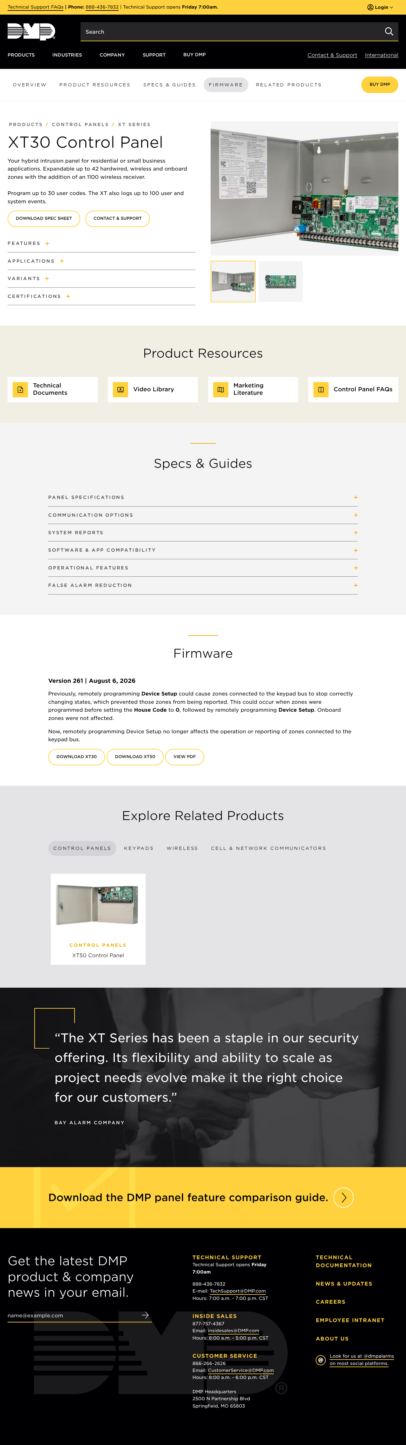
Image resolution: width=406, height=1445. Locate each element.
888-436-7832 (102, 7)
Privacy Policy (330, 1395)
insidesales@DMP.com (233, 1331)
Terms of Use (363, 1395)
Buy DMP (194, 54)
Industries (67, 54)
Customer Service (225, 1356)
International (381, 55)
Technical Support (227, 1257)
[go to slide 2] (280, 282)
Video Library (153, 389)
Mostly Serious (347, 1401)
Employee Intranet (350, 1320)
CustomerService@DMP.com (241, 1370)
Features (24, 243)
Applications (31, 261)
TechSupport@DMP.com (238, 1291)
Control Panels (80, 124)
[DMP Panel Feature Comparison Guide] (343, 1197)
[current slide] (233, 282)
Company (112, 54)
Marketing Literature (248, 389)
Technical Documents (50, 389)
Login (381, 7)
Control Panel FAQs (363, 389)
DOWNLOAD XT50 (135, 757)
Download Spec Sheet (44, 218)
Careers (331, 1302)
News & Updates (344, 1284)
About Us (332, 1339)
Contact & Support (332, 55)
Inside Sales (215, 1316)
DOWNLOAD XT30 (76, 757)
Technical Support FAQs (35, 7)
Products (21, 54)
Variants (24, 278)
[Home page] (31, 32)
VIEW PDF (185, 757)
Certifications (34, 296)
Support (154, 54)
